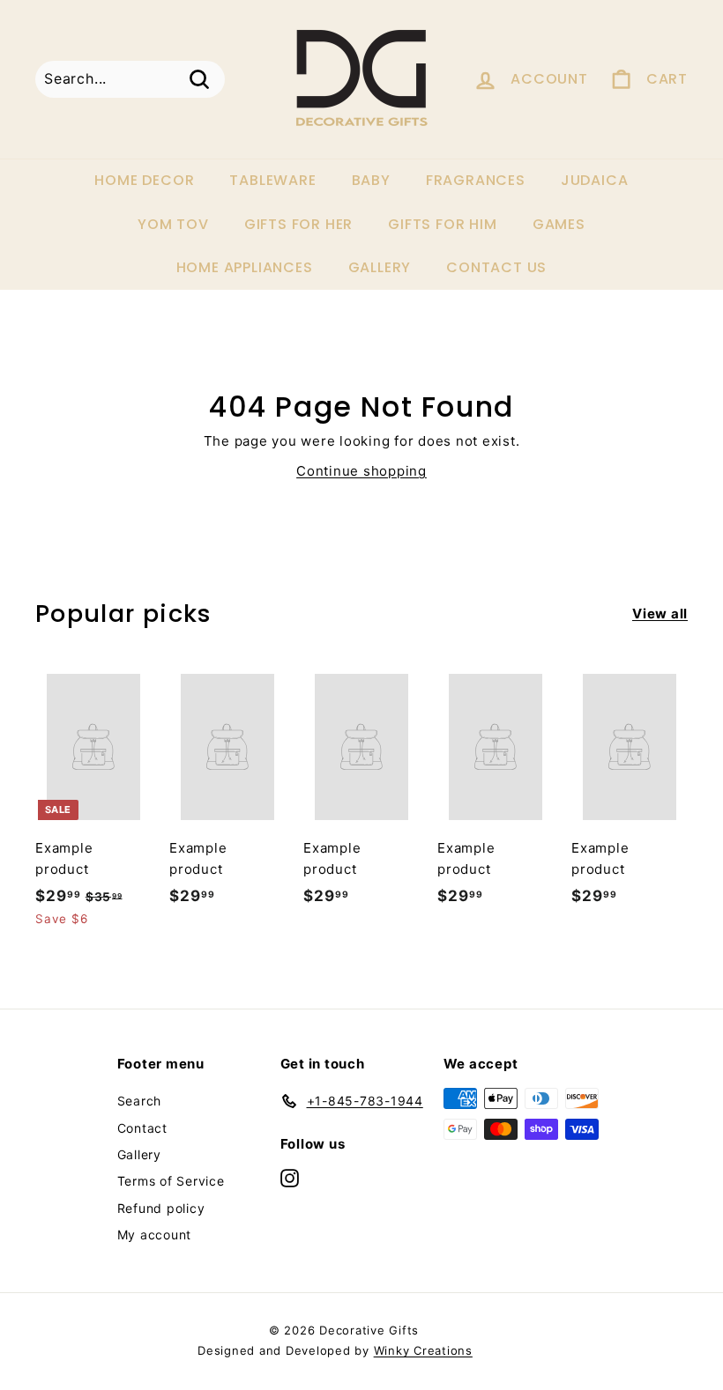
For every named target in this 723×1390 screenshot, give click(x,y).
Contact (142, 1127)
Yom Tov (173, 224)
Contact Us (496, 267)
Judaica (595, 180)
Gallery (380, 267)
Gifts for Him (442, 224)
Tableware (272, 180)
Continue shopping (361, 470)
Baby (371, 180)
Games (559, 224)
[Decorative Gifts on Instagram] (289, 1178)
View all (660, 613)
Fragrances (475, 180)
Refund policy (161, 1208)
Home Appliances (244, 267)
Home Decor (144, 180)
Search (139, 1100)
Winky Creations (423, 1350)
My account (154, 1234)
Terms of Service (171, 1180)
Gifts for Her (298, 224)
